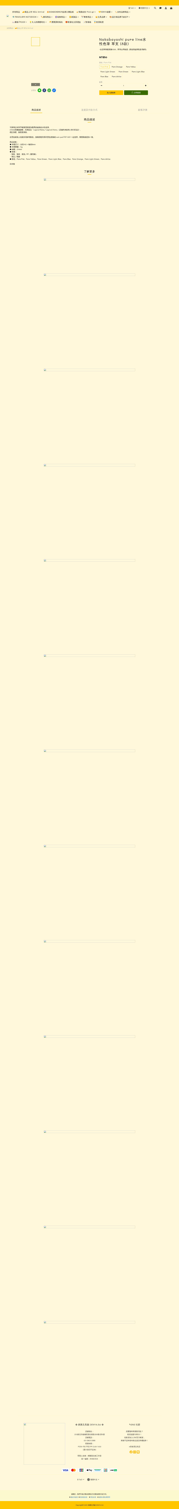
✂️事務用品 (86, 17)
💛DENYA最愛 (104, 12)
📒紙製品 (73, 17)
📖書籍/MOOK (18, 22)
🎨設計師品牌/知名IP (118, 17)
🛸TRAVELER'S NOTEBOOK (24, 17)
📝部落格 (87, 22)
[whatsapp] (49, 90)
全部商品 (10, 28)
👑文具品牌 (100, 17)
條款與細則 (74, 1497)
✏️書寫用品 (46, 17)
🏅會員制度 (99, 22)
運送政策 (93, 1497)
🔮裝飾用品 (60, 17)
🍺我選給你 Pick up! (85, 12)
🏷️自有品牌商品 (122, 12)
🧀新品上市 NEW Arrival (33, 12)
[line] (39, 90)
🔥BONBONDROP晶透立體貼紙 (60, 12)
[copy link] (54, 90)
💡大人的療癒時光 (37, 22)
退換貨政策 (83, 1497)
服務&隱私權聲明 (104, 1497)
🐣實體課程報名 (56, 22)
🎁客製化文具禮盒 (73, 22)
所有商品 (16, 12)
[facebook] (44, 90)
